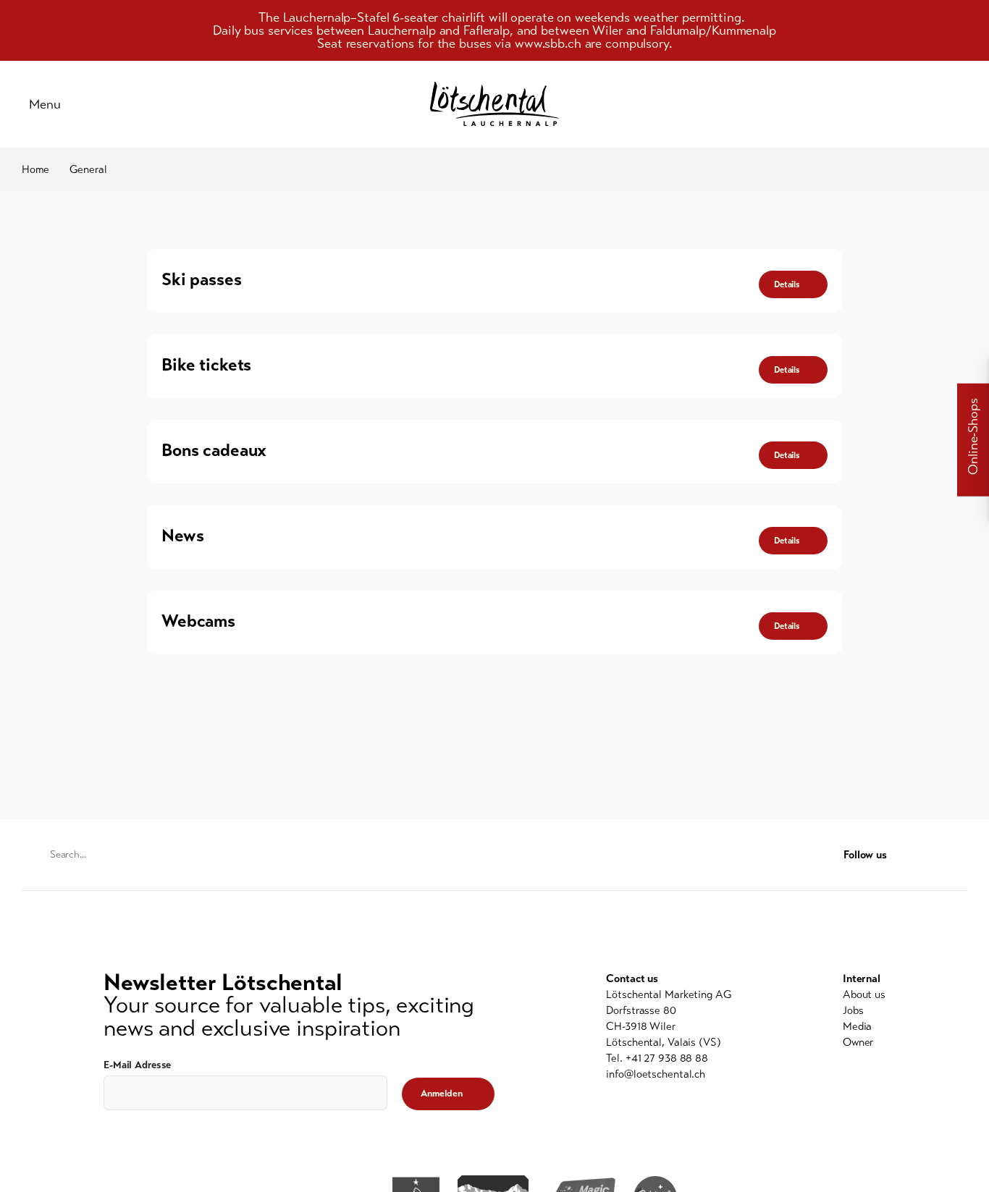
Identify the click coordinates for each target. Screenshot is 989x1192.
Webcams (198, 621)
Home (35, 169)
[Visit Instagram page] (959, 855)
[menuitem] (864, 994)
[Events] (851, 104)
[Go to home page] (494, 104)
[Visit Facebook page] (931, 855)
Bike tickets (206, 365)
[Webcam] (924, 104)
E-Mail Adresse (137, 1065)
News (182, 535)
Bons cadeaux (213, 450)
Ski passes (201, 279)
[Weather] (887, 104)
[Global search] (960, 104)
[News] (815, 104)
